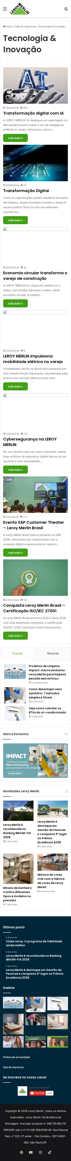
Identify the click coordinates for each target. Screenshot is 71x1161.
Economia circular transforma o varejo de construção (35, 275)
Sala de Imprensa (25, 26)
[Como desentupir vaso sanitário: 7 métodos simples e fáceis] (15, 695)
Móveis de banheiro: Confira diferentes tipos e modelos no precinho (17, 894)
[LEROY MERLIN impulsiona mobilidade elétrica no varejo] (35, 328)
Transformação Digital (26, 190)
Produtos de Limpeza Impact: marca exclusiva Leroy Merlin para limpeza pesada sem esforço (47, 672)
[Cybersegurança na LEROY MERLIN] (35, 411)
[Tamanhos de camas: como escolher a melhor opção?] (13, 1024)
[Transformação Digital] (35, 163)
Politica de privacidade (16, 1057)
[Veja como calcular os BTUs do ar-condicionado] (15, 713)
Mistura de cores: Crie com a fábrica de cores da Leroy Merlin (50, 881)
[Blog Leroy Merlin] (20, 9)
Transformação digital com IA (33, 113)
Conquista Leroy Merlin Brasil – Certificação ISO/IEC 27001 (34, 608)
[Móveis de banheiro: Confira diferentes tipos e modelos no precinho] (18, 869)
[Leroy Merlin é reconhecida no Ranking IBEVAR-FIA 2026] (18, 811)
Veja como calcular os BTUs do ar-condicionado (47, 710)
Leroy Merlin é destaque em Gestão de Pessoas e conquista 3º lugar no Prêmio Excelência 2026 (52, 832)
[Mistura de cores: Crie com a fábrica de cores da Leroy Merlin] (52, 862)
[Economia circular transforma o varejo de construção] (35, 245)
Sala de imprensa (13, 1067)
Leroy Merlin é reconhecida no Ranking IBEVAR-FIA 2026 (17, 831)
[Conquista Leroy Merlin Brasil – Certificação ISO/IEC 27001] (35, 577)
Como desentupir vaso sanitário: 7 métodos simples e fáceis (45, 693)
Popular (17, 653)
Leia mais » (15, 138)
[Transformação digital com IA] (35, 85)
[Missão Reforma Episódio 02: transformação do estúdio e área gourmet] (57, 1042)
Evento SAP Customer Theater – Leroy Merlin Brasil (33, 525)
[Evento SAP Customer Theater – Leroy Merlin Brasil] (35, 494)
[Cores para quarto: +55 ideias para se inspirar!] (57, 1021)
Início (9, 26)
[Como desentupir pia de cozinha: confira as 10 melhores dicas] (35, 1019)
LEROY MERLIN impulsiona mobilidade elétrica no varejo (33, 358)
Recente (53, 653)
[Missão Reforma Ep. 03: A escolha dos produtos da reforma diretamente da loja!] (35, 1042)
